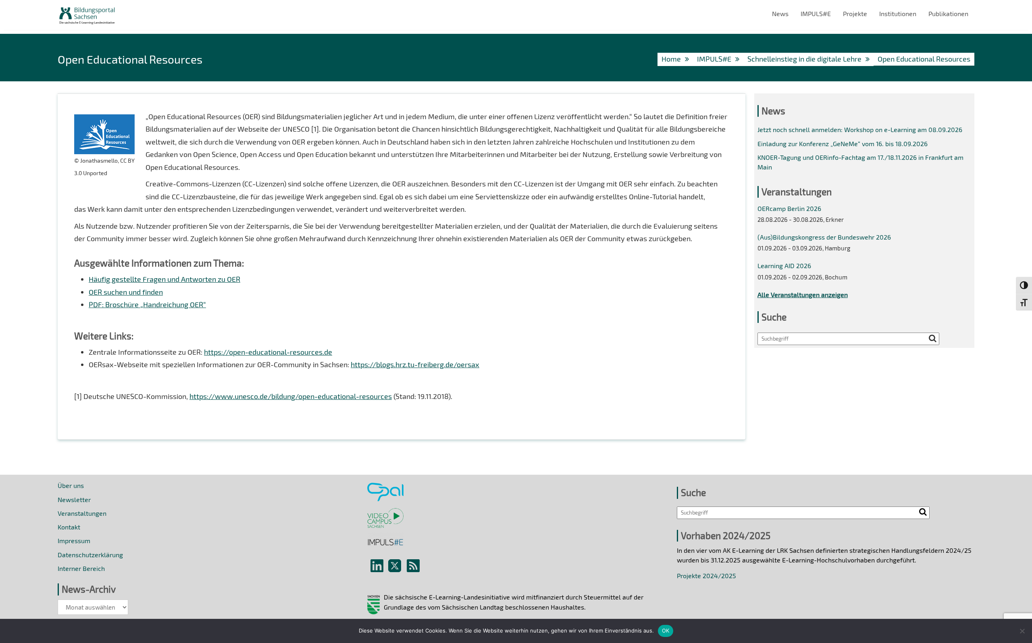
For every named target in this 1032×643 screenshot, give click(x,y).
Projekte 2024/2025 (706, 575)
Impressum (74, 540)
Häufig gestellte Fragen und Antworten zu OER (164, 279)
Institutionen (897, 13)
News (780, 13)
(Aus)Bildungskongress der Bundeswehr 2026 (824, 237)
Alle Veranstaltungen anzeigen (802, 294)
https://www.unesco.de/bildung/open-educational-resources (290, 396)
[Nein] (1022, 631)
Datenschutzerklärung (90, 554)
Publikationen (948, 13)
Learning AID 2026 (784, 265)
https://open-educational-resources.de (268, 351)
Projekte (855, 13)
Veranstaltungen (82, 513)
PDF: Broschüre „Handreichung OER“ (147, 304)
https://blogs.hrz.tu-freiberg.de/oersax (415, 364)
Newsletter (74, 499)
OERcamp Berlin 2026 (789, 208)
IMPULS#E (816, 13)
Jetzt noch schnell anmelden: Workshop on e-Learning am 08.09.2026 (859, 129)
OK (666, 630)
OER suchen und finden (126, 291)
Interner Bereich (81, 568)
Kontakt (69, 527)
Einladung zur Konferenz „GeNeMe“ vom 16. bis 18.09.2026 (842, 143)
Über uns (71, 485)
